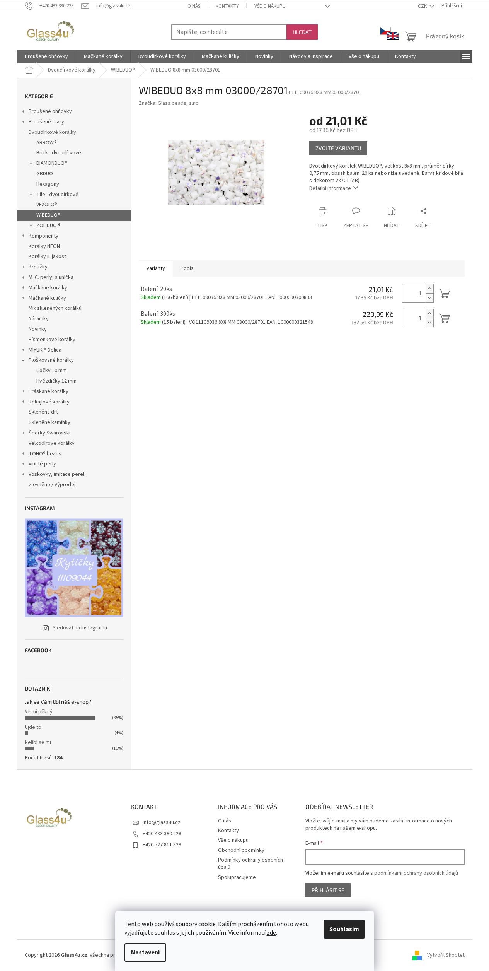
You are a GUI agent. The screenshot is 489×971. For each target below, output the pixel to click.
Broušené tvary (46, 122)
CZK (423, 6)
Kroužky (38, 267)
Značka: (169, 103)
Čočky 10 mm (51, 370)
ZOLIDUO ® (48, 225)
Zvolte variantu (338, 148)
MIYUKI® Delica (45, 350)
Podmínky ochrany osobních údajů (250, 863)
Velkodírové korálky (52, 443)
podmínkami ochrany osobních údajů (416, 873)
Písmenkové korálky (52, 340)
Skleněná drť (43, 412)
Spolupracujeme (237, 877)
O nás (193, 6)
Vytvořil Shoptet (446, 955)
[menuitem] (46, 56)
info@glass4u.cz (162, 822)
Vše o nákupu (270, 6)
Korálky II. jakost (47, 256)
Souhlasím (344, 929)
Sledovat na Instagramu (80, 628)
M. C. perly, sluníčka (51, 277)
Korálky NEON (44, 246)
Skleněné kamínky (49, 422)
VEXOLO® (46, 205)
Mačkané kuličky (47, 298)
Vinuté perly (42, 464)
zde (271, 932)
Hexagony (47, 184)
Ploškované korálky (51, 360)
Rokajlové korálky (49, 402)
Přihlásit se (328, 890)
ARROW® (46, 143)
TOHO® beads (45, 454)
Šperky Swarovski (49, 433)
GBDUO (44, 174)
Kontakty (227, 6)
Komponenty (43, 236)
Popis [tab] (187, 268)
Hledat (302, 32)
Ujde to (33, 727)
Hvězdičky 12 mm (56, 381)
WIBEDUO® (48, 215)
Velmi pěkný (39, 712)
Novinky (38, 329)
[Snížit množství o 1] (429, 297)
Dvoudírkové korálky (52, 132)
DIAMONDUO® (51, 163)
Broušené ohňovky (50, 111)
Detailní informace (330, 188)
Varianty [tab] (156, 268)
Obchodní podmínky (241, 850)
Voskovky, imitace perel (56, 474)
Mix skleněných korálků (55, 308)
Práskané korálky (48, 391)
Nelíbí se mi (38, 742)
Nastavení (145, 952)
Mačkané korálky (48, 288)
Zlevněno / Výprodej (52, 485)
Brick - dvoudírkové (58, 153)
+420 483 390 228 (162, 834)
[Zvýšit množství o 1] (429, 288)
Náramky (39, 319)
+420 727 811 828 (162, 845)
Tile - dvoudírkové (57, 194)
